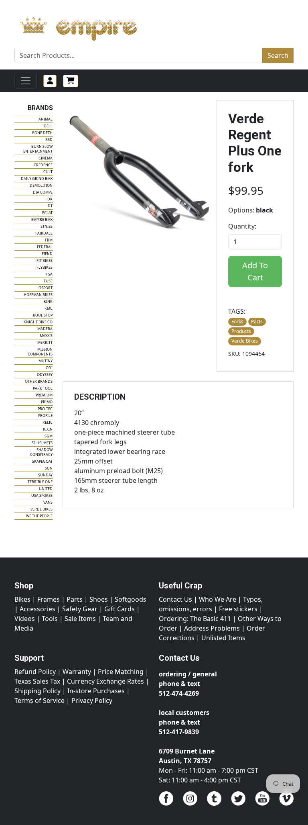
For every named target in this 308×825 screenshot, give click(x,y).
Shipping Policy (37, 690)
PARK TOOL (43, 388)
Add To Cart (255, 271)
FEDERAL (45, 246)
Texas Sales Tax (37, 681)
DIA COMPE (43, 192)
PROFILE (45, 415)
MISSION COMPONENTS (40, 352)
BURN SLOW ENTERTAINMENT (38, 149)
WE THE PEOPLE (39, 516)
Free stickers (238, 608)
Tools (50, 618)
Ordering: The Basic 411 (195, 618)
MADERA (45, 328)
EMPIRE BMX (42, 219)
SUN (49, 468)
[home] (86, 26)
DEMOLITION (41, 185)
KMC (49, 308)
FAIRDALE (44, 233)
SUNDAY (45, 475)
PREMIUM (44, 395)
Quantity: (242, 226)
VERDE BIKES (41, 509)
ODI (49, 367)
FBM (49, 240)
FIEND (47, 253)
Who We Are (217, 599)
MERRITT (45, 342)
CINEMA (45, 158)
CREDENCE (43, 164)
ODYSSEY (45, 374)
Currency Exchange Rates (105, 681)
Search (277, 55)
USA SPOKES (42, 495)
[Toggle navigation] (25, 81)
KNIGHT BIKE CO (38, 322)
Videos (24, 618)
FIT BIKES (44, 260)
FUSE (48, 281)
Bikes (22, 599)
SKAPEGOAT (42, 461)
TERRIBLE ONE (40, 481)
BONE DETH (42, 132)
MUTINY (45, 360)
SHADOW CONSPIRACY (41, 452)
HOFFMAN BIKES (38, 294)
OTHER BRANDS (39, 381)
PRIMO (47, 401)
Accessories (37, 608)
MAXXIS (46, 335)
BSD (49, 139)
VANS (48, 502)
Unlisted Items (223, 637)
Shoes (98, 599)
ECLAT (47, 212)
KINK (48, 301)
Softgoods (130, 599)
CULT (48, 171)
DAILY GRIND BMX (37, 178)
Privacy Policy (91, 700)
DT (50, 205)
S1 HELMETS (42, 442)
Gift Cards (119, 608)
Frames (48, 599)
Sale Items (80, 618)
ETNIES (47, 226)
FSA (49, 274)
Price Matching (121, 671)
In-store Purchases (96, 690)
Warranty (77, 671)
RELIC (48, 422)
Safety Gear (79, 608)
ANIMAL (45, 119)
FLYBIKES (44, 267)
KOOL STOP (43, 315)
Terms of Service (39, 700)
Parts (75, 599)
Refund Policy (35, 671)
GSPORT (45, 287)
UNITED (46, 488)
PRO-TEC (45, 408)
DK (50, 199)
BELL (48, 126)
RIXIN (48, 429)
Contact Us (175, 599)
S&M (49, 436)
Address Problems (212, 628)
